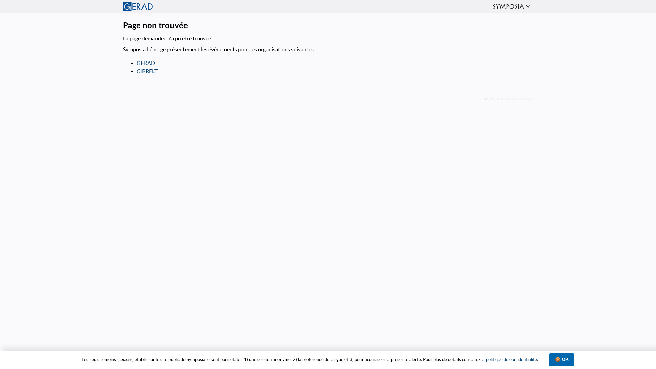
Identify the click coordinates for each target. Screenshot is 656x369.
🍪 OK (562, 359)
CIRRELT (147, 71)
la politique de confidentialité (509, 359)
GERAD (146, 62)
